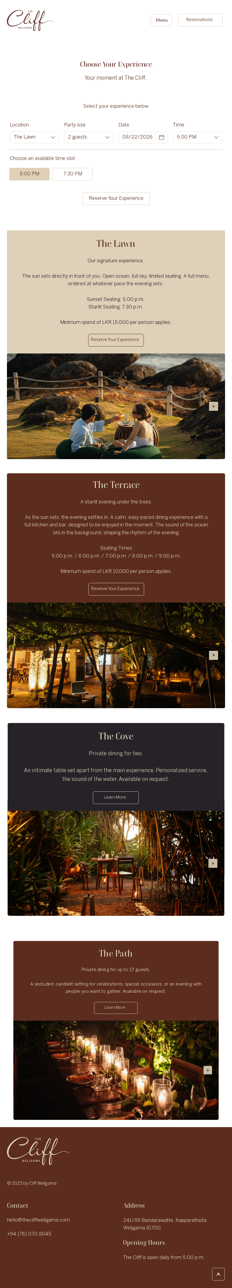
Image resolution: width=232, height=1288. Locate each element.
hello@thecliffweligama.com (38, 1220)
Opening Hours (144, 1242)
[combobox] (34, 137)
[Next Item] (213, 406)
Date (123, 125)
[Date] (161, 137)
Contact (17, 1205)
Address (134, 1205)
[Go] (218, 1274)
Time (178, 125)
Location (19, 125)
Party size (74, 125)
